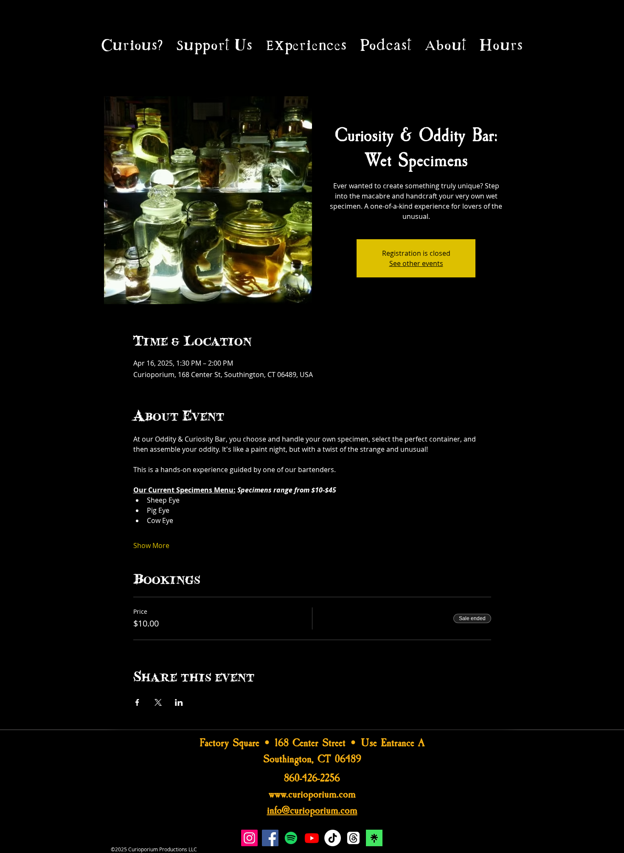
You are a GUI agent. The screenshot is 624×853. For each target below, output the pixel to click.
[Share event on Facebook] (137, 702)
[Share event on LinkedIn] (179, 702)
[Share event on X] (158, 702)
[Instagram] (249, 838)
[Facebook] (270, 838)
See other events (416, 263)
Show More (151, 545)
